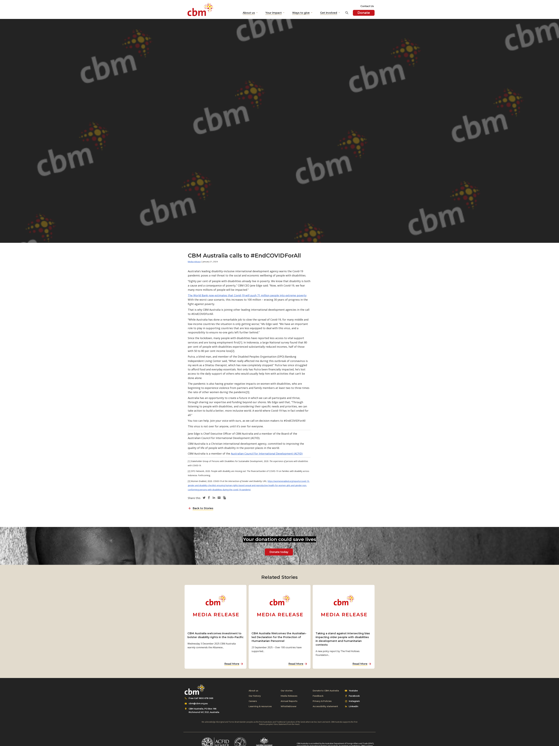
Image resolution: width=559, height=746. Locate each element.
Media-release (194, 261)
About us (253, 690)
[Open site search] (347, 12)
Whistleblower (289, 706)
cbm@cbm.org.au (198, 703)
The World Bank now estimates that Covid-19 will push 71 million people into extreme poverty (247, 295)
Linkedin (353, 706)
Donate (364, 13)
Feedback (318, 696)
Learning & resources (260, 706)
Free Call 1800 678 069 (201, 698)
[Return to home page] (200, 9)
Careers (253, 701)
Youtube (353, 690)
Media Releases (289, 696)
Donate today (278, 552)
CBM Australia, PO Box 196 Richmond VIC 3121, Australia (204, 710)
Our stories (287, 690)
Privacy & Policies (322, 701)
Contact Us (367, 6)
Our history (255, 696)
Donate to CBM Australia (326, 690)
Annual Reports (289, 701)
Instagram (354, 701)
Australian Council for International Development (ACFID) (267, 453)
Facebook (354, 696)
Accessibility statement (325, 706)
